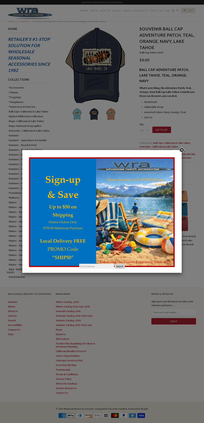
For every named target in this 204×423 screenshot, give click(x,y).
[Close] (182, 150)
